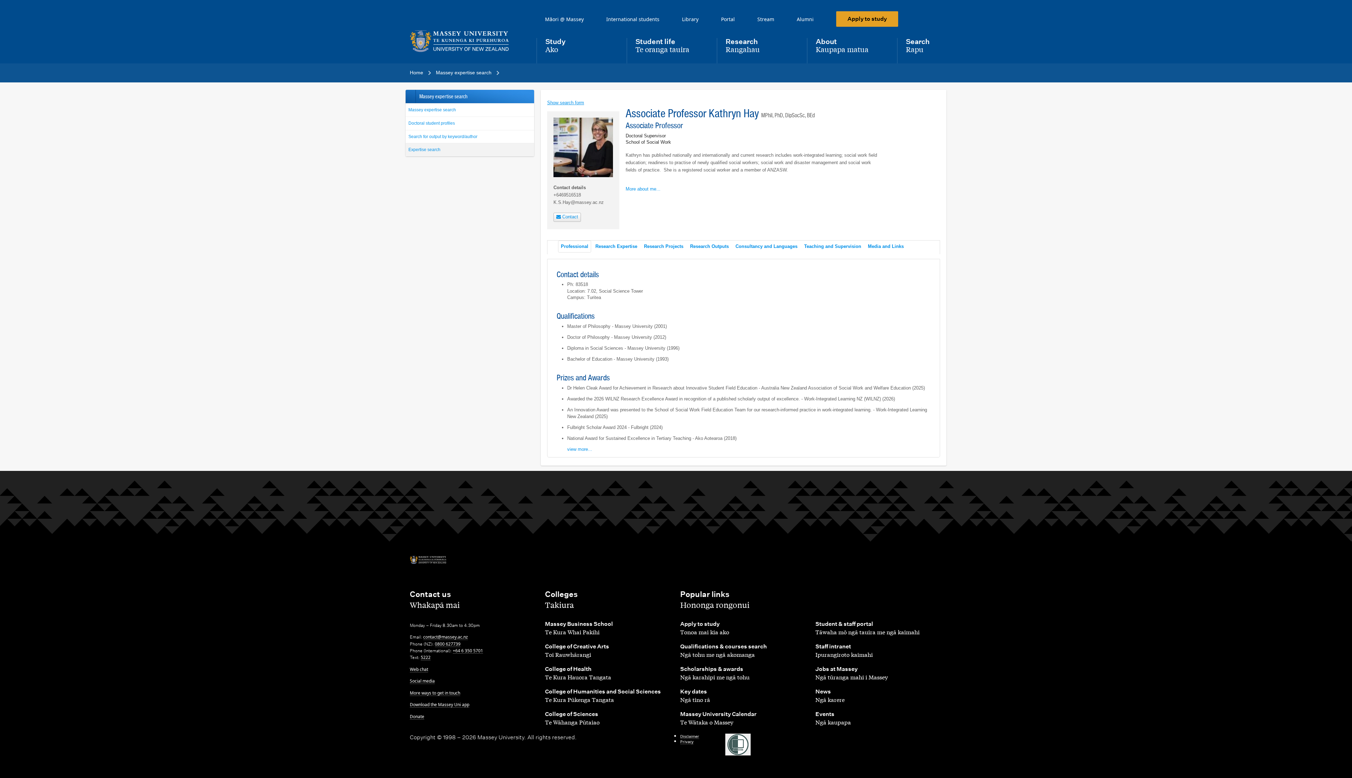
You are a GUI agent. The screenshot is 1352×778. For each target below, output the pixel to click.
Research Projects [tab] (663, 246)
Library (690, 19)
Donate (417, 717)
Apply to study (867, 18)
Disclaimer (689, 736)
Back (410, 96)
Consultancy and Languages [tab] (766, 246)
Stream (765, 19)
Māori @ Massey (564, 19)
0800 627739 (448, 644)
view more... (579, 449)
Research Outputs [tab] (709, 246)
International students (632, 19)
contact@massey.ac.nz (445, 637)
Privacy (687, 741)
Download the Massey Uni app (439, 705)
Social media (422, 681)
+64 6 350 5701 (468, 651)
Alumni (805, 19)
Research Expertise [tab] (616, 246)
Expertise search (424, 149)
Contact (569, 216)
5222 (426, 657)
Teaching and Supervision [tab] (832, 246)
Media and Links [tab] (886, 246)
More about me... (643, 189)
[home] (467, 41)
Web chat (419, 669)
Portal (728, 19)
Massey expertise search (432, 109)
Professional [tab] (574, 246)
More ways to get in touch (435, 693)
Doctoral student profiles (431, 123)
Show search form (565, 102)
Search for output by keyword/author (442, 136)
